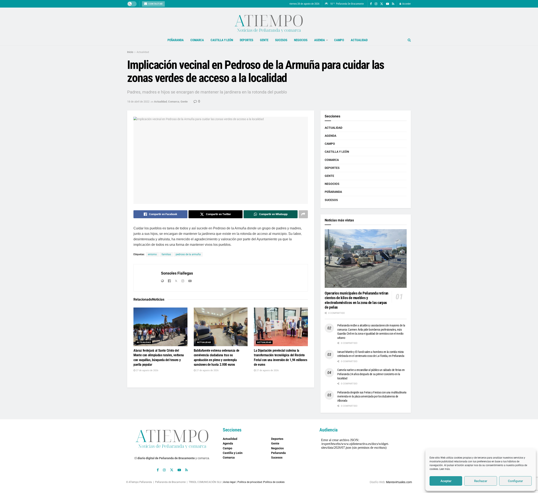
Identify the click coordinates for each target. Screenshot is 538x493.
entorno (152, 254)
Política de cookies (274, 482)
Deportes (246, 40)
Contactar (155, 4)
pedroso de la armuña (188, 254)
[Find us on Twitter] (381, 4)
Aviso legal (229, 482)
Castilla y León (222, 40)
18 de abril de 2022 (138, 101)
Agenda (319, 40)
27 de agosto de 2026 (146, 370)
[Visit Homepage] (269, 21)
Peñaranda (175, 40)
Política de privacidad (249, 482)
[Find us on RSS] (393, 4)
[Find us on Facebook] (371, 4)
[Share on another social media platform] (303, 214)
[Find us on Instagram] (376, 4)
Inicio (130, 52)
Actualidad (359, 40)
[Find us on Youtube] (387, 4)
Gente (264, 40)
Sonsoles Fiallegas (177, 273)
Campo (339, 40)
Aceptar (445, 481)
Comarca (197, 40)
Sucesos (281, 40)
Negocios (300, 40)
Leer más (444, 469)
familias (166, 254)
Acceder (406, 3)
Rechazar (480, 481)
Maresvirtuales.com (399, 482)
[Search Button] (409, 40)
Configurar (515, 481)
